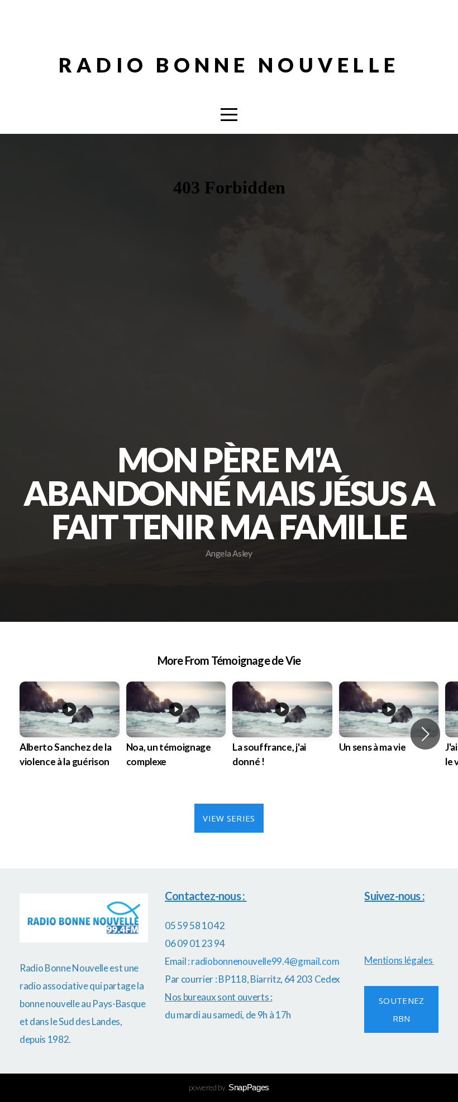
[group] (70, 734)
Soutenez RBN (401, 1009)
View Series (229, 818)
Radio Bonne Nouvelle (229, 64)
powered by (229, 1087)
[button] (425, 734)
